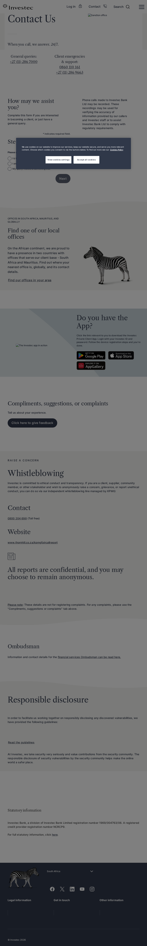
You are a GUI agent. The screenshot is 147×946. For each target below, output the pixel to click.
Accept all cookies (86, 159)
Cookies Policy (116, 150)
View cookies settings (58, 159)
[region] (73, 153)
